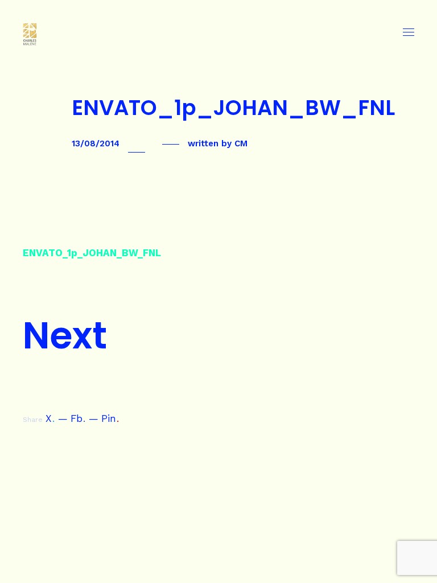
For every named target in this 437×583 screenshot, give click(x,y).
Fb (78, 418)
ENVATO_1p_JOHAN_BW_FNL (92, 252)
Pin (110, 418)
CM (241, 143)
